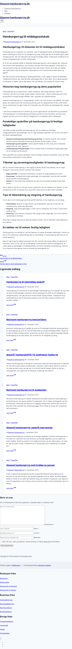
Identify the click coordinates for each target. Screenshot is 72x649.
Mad (4, 31)
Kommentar (49, 524)
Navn (36, 528)
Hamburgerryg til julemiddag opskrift (25, 282)
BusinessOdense (6, 608)
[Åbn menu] (2, 21)
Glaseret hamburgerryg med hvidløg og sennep (30, 465)
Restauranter (4, 582)
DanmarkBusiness (6, 600)
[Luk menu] (0, 638)
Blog (5, 11)
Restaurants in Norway (8, 590)
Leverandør (4, 625)
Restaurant (4, 578)
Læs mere (11, 305)
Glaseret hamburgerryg (12, 8)
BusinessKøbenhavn (7, 604)
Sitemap (7, 13)
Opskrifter (10, 31)
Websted (37, 537)
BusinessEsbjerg (6, 612)
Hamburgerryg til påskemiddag (11, 257)
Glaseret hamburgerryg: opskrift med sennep (29, 427)
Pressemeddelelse (6, 621)
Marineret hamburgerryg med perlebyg (26, 319)
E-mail (37, 533)
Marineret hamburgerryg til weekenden (26, 390)
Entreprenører (5, 633)
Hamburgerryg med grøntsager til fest (13, 263)
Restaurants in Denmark (8, 586)
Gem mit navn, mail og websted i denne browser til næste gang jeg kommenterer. (31, 542)
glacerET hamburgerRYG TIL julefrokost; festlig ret (32, 354)
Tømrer (2, 629)
